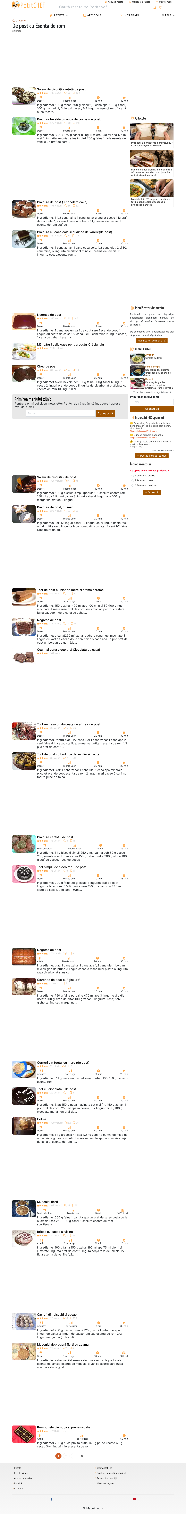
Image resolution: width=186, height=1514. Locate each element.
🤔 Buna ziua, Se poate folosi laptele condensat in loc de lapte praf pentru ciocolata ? (150, 426)
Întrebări (131, 15)
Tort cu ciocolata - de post (56, 1089)
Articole (93, 15)
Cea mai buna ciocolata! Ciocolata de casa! (68, 649)
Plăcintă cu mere (144, 480)
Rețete (59, 15)
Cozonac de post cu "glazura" (58, 980)
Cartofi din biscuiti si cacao (57, 1314)
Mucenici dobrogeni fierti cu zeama (63, 1344)
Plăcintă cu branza (145, 475)
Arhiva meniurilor (145, 392)
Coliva (41, 1119)
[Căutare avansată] (160, 8)
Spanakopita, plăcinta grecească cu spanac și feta (158, 373)
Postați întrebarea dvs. (153, 455)
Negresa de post (49, 314)
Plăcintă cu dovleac (146, 485)
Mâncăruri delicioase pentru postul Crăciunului (70, 344)
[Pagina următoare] (74, 1456)
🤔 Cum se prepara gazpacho (146, 435)
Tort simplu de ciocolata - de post (61, 867)
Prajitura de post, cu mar (55, 507)
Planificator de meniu (150, 340)
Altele (166, 15)
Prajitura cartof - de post (55, 837)
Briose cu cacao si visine (55, 1232)
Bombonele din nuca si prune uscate (63, 1427)
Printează (165, 392)
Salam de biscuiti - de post (56, 477)
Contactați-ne (104, 1468)
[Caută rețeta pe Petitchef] (155, 7)
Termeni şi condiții (107, 1478)
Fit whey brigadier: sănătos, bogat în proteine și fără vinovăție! (159, 385)
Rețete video (21, 1473)
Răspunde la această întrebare (143, 431)
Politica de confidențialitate (112, 1473)
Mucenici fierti (47, 1202)
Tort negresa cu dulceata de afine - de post (68, 724)
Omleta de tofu (153, 358)
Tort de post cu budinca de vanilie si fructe (68, 754)
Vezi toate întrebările (162, 450)
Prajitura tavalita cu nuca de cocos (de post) (69, 119)
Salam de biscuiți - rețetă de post (61, 89)
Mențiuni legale (105, 1483)
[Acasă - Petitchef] (13, 20)
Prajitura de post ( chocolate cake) (62, 202)
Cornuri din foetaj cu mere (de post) (63, 1062)
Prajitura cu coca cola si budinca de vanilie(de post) (74, 232)
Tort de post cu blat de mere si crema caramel (70, 590)
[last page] (82, 1456)
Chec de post (47, 366)
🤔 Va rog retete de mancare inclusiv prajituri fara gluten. (150, 442)
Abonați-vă (105, 413)
